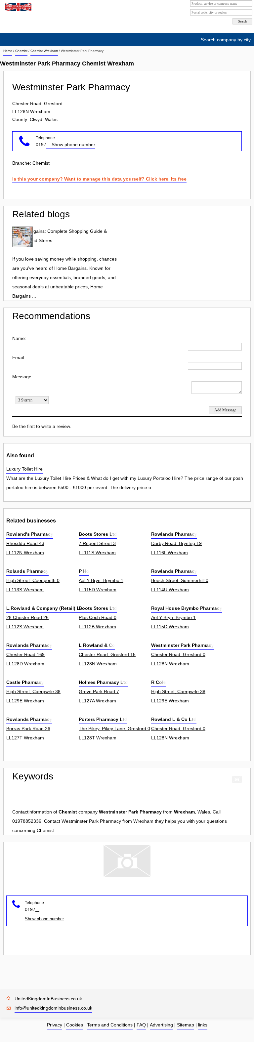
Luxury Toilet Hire (24, 469)
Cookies (74, 1024)
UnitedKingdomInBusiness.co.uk (48, 998)
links (202, 1024)
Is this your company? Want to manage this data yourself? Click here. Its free (99, 179)
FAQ (141, 1024)
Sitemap (185, 1024)
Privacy (54, 1024)
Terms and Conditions (110, 1024)
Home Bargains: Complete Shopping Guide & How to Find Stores (59, 236)
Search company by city (226, 39)
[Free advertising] (17, 7)
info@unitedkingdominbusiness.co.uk (53, 1008)
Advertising (161, 1024)
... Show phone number (70, 144)
